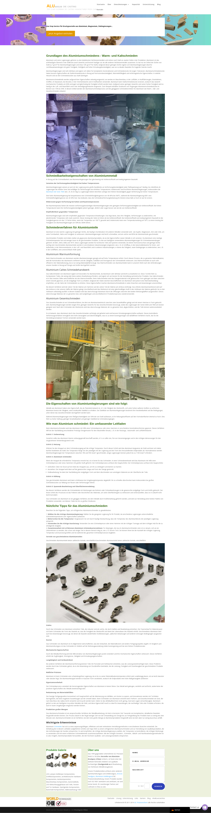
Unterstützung (148, 4)
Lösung (118, 798)
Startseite (101, 4)
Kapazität (136, 4)
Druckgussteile (103, 764)
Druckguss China (81, 810)
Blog (159, 4)
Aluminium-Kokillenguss (104, 776)
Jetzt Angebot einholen (61, 33)
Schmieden (58, 726)
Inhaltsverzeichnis (158, 798)
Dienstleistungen (120, 4)
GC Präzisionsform (141, 802)
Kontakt (100, 10)
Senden (158, 786)
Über (109, 4)
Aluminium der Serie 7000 (55, 192)
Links (136, 798)
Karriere (143, 798)
